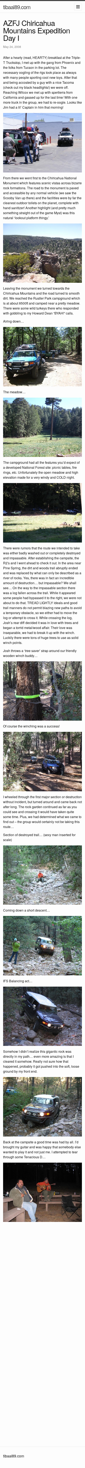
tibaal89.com (17, 7)
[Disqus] (42, 1280)
